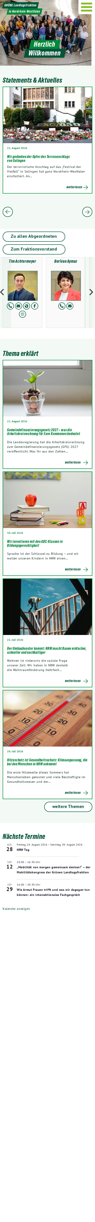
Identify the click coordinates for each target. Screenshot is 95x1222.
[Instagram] (22, 314)
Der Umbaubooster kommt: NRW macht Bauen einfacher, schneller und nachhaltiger (47, 650)
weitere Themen (68, 806)
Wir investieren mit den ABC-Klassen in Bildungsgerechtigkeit (35, 543)
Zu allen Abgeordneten (34, 236)
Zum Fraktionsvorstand (34, 249)
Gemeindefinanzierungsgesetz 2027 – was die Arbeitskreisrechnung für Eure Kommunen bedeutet (43, 432)
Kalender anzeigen (16, 909)
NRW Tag (23, 850)
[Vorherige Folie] (8, 212)
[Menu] (86, 7)
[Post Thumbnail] (47, 388)
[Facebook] (34, 306)
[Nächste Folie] (87, 212)
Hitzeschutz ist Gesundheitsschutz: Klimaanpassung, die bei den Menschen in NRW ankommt (47, 762)
